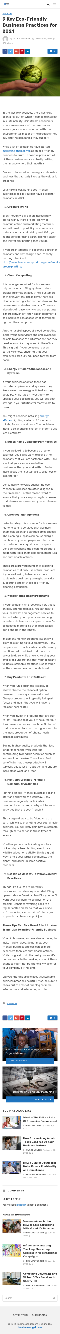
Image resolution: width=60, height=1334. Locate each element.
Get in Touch (21, 1315)
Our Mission (39, 1315)
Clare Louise (34, 1150)
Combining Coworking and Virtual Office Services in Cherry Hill (40, 1277)
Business (7, 13)
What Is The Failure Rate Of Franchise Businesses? (40, 1119)
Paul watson (33, 1125)
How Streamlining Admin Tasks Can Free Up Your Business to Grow (39, 1142)
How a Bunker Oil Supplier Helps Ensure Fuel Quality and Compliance (39, 1166)
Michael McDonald (37, 1174)
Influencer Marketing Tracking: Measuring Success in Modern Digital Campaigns (40, 1251)
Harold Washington (38, 1285)
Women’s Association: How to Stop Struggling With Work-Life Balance (38, 1225)
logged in (21, 1204)
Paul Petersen (21, 39)
